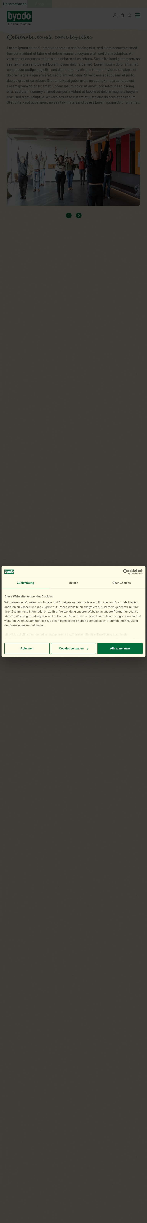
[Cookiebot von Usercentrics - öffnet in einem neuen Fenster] (126, 572)
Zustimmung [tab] (25, 582)
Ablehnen (26, 648)
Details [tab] (73, 582)
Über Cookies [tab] (121, 582)
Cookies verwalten (71, 648)
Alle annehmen (120, 648)
